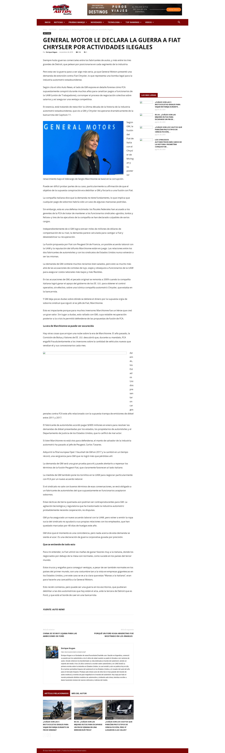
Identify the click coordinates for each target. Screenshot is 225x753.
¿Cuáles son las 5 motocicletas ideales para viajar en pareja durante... (167, 104)
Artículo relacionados (56, 693)
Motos (46, 718)
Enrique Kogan (51, 52)
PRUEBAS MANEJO (77, 22)
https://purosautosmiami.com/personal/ (73, 652)
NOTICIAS (58, 22)
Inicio (45, 29)
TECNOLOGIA (114, 22)
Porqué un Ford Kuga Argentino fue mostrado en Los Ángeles (114, 634)
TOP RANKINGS (132, 22)
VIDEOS (148, 22)
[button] (179, 22)
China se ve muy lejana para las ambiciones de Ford (60, 634)
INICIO (47, 22)
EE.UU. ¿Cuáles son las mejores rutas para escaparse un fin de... (165, 116)
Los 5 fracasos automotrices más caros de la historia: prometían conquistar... (168, 143)
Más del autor (79, 693)
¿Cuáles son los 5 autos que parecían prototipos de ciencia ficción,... (168, 129)
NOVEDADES (96, 22)
